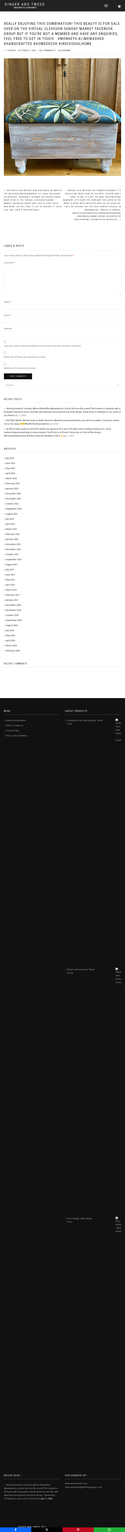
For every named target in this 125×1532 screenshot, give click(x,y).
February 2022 (13, 534)
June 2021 (10, 574)
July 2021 (10, 569)
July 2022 (10, 518)
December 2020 (13, 604)
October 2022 (12, 503)
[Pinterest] (78, 1529)
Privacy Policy (12, 730)
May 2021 (10, 579)
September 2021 (14, 559)
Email (7, 315)
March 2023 (11, 478)
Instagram (64, 50)
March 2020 (11, 645)
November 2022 (13, 498)
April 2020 (10, 640)
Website (8, 328)
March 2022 (11, 528)
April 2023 (10, 473)
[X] (46, 1529)
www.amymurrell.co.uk (76, 1483)
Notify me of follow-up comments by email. (25, 356)
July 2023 (10, 458)
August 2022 (12, 513)
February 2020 (13, 650)
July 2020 (10, 630)
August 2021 (12, 564)
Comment (9, 262)
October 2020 (12, 615)
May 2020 (10, 635)
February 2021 (13, 594)
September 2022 (14, 508)
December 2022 (13, 493)
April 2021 (10, 584)
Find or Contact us (14, 725)
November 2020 (13, 610)
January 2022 (12, 539)
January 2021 (12, 599)
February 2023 (13, 483)
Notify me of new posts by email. (20, 368)
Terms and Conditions (16, 735)
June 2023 (10, 463)
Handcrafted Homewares (25, 8)
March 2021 (11, 589)
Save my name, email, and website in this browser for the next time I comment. (42, 345)
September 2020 (14, 620)
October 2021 (12, 554)
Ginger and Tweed (25, 4)
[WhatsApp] (109, 1529)
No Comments (47, 50)
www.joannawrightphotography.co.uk (83, 1487)
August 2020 (12, 625)
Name (7, 301)
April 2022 (10, 523)
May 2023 (10, 468)
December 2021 (13, 544)
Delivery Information (16, 720)
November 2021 (13, 549)
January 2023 (12, 488)
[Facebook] (15, 1529)
